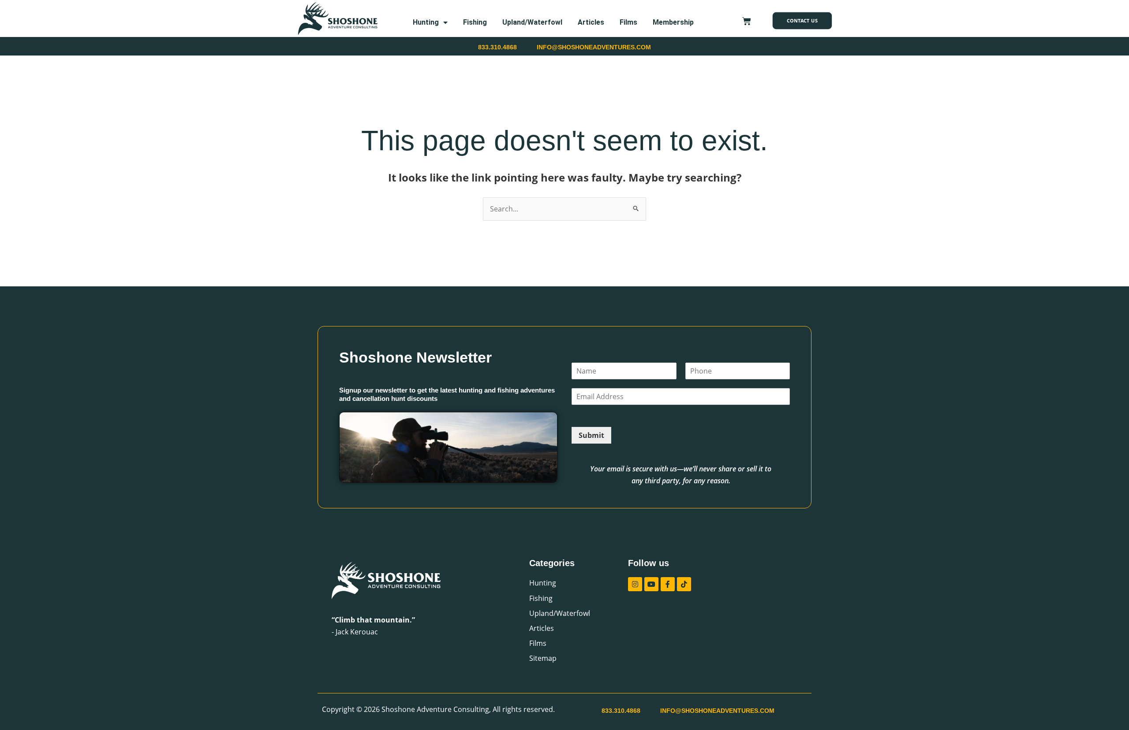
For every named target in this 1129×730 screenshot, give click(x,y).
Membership (673, 22)
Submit (591, 435)
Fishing (475, 22)
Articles (591, 22)
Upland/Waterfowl (532, 22)
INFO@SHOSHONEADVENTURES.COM (594, 47)
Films (628, 22)
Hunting (426, 22)
